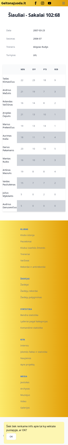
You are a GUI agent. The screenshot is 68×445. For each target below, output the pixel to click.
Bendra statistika (29, 315)
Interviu (24, 345)
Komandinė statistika (31, 327)
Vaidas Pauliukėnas (9, 183)
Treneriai (25, 254)
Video (23, 401)
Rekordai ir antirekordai (33, 266)
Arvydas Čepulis (7, 114)
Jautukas (24, 382)
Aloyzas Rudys (40, 46)
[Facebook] (35, 3)
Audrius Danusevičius (10, 206)
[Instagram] (42, 3)
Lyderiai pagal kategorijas (34, 321)
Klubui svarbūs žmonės (32, 247)
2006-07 (37, 38)
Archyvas (25, 388)
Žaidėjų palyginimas (31, 297)
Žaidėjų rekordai (29, 290)
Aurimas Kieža (7, 137)
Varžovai (24, 260)
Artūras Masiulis (7, 171)
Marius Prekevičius (9, 126)
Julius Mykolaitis (8, 194)
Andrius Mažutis (7, 91)
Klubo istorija (27, 235)
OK (11, 436)
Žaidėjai (24, 284)
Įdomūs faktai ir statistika (33, 351)
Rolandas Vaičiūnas (8, 103)
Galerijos (25, 407)
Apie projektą (27, 364)
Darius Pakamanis (8, 149)
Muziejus (25, 394)
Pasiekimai (26, 241)
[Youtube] (49, 3)
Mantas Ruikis (7, 160)
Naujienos (25, 358)
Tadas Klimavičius (9, 80)
